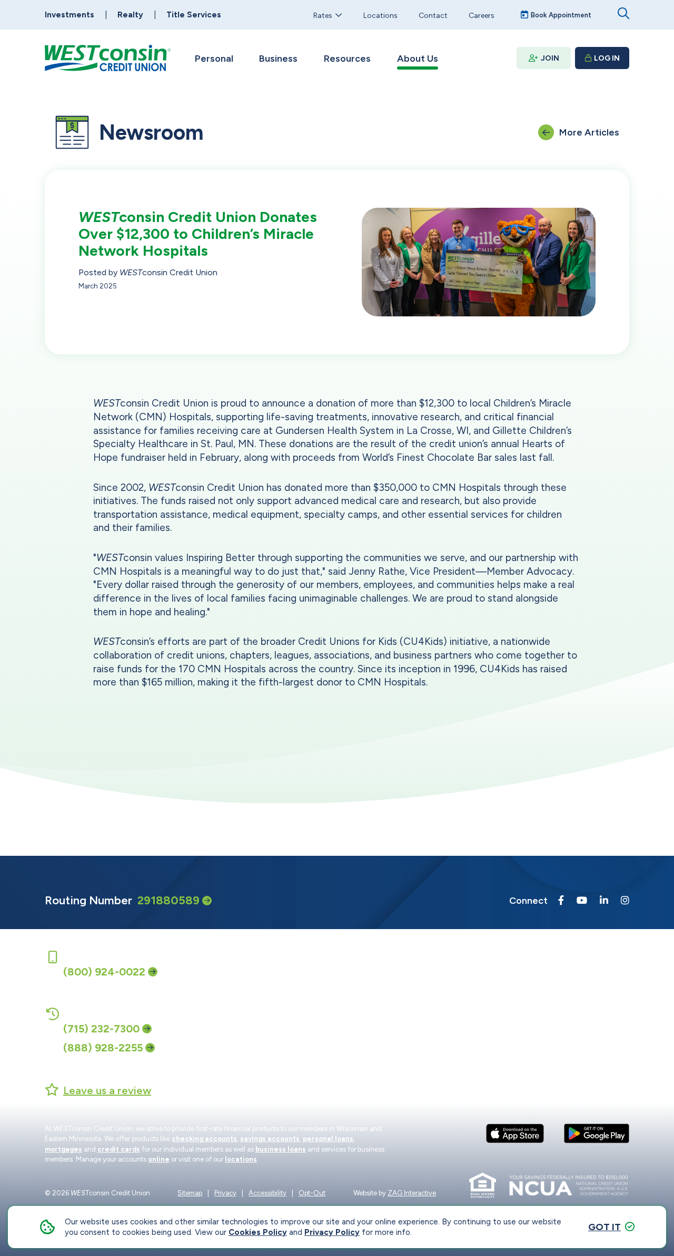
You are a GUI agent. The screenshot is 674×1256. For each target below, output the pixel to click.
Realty (130, 15)
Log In (607, 58)
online (159, 1159)
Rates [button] (322, 15)
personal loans (328, 1139)
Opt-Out (312, 1193)
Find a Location (314, 997)
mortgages (63, 1149)
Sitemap (189, 1193)
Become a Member (435, 977)
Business (278, 58)
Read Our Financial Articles (450, 1017)
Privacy (225, 1193)
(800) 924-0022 (104, 971)
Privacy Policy (332, 1232)
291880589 (168, 900)
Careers (481, 15)
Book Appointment (561, 15)
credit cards (118, 1149)
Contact (433, 15)
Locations (380, 15)
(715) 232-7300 (101, 1028)
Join (550, 58)
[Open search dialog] (623, 13)
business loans (280, 1149)
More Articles (589, 132)
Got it (604, 1227)
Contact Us (307, 977)
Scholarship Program (572, 1017)
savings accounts (270, 1139)
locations (241, 1159)
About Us (417, 58)
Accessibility (267, 1193)
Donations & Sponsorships (582, 997)
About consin (436, 997)
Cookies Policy (258, 1232)
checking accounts (204, 1139)
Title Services (193, 15)
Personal (214, 58)
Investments (69, 15)
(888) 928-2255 (103, 1047)
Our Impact (556, 977)
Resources (347, 58)
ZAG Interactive (412, 1193)
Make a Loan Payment (325, 1017)
